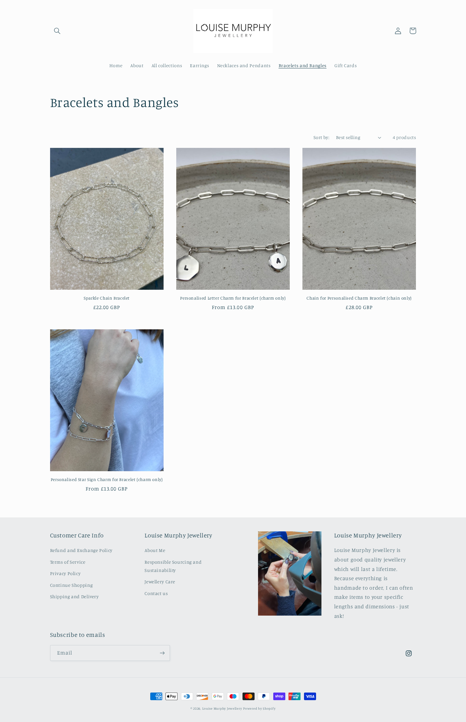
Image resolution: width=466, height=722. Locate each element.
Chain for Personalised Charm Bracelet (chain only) (359, 298)
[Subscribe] (162, 653)
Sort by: (321, 137)
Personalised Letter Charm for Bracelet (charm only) (233, 298)
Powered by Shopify (259, 708)
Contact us (156, 593)
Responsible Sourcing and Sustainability (173, 566)
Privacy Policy (65, 573)
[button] (57, 30)
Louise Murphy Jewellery (222, 708)
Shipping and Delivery (74, 596)
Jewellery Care (160, 581)
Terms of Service (68, 562)
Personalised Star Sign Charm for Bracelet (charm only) (107, 479)
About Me (155, 550)
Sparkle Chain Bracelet (107, 298)
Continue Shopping (71, 585)
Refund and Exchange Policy (81, 550)
